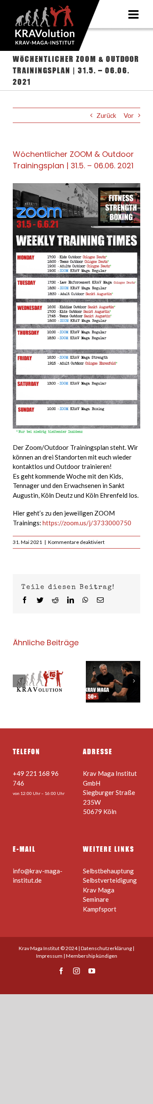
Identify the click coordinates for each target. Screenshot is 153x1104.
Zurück (106, 115)
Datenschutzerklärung (106, 948)
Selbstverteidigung (110, 880)
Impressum (49, 956)
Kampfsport (99, 909)
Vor (129, 115)
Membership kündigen (91, 956)
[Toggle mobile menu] (134, 14)
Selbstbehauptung (108, 871)
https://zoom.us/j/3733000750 (86, 523)
